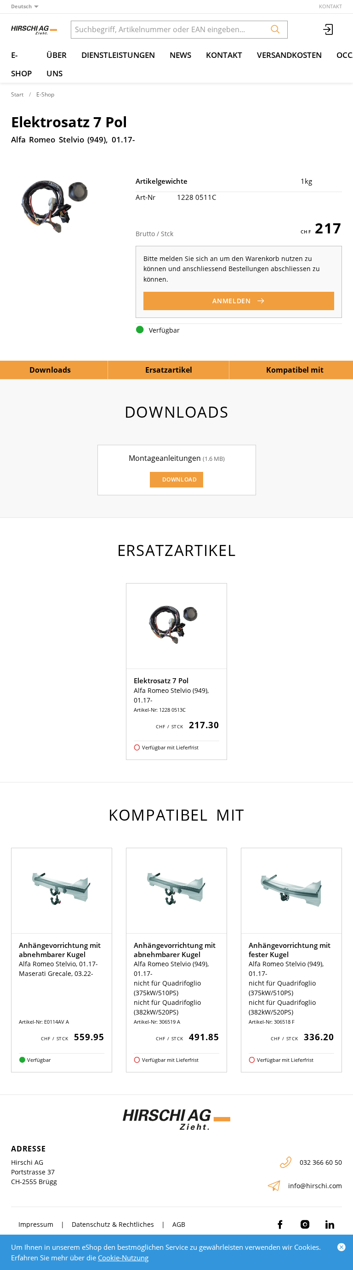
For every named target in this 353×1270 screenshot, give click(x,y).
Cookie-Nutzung (123, 1257)
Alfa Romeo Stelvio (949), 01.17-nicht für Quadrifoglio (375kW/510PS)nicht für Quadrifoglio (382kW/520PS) (171, 987)
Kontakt (330, 6)
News (180, 55)
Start (17, 94)
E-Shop (21, 64)
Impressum (35, 1224)
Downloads (50, 370)
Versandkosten (289, 55)
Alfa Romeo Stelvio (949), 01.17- (171, 695)
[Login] (328, 29)
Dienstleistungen (118, 55)
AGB (178, 1224)
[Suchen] (275, 30)
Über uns (56, 64)
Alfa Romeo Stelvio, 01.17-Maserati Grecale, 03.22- (58, 968)
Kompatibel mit (295, 370)
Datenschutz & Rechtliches (113, 1224)
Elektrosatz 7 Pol (161, 680)
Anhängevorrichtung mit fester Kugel (289, 950)
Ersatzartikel (168, 370)
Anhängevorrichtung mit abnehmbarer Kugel (60, 950)
